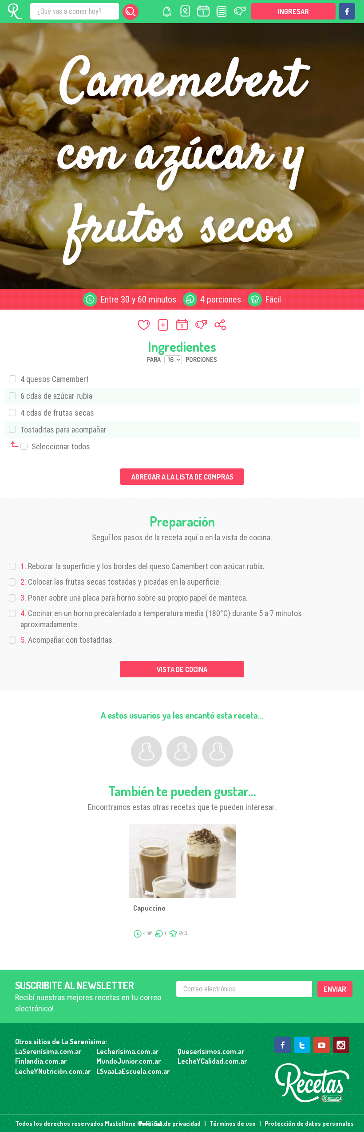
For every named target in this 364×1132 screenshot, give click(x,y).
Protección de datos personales (309, 1123)
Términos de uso (233, 1123)
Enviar (335, 989)
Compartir (220, 324)
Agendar (182, 324)
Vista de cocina (182, 669)
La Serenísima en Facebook (347, 11)
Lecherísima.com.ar (127, 1051)
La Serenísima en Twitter (302, 1045)
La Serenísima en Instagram (341, 1045)
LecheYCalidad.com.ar (212, 1061)
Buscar (130, 12)
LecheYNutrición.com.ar (53, 1071)
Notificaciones (167, 11)
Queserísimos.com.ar (211, 1051)
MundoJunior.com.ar (128, 1061)
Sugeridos (239, 11)
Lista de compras (221, 11)
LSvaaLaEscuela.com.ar (133, 1071)
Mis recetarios (185, 11)
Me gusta (143, 324)
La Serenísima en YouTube (321, 1045)
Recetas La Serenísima (312, 1082)
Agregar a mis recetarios (163, 324)
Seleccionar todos (60, 446)
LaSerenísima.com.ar (48, 1051)
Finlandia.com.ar (41, 1061)
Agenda (203, 11)
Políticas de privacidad (169, 1123)
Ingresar (293, 11)
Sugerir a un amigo (201, 324)
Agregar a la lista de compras (182, 476)
